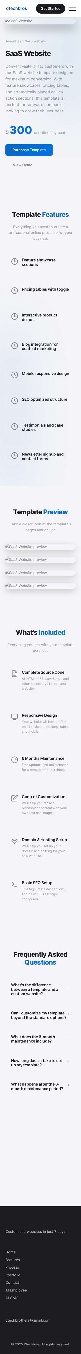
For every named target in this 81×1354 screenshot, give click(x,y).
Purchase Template (29, 149)
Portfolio (12, 1275)
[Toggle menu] (72, 8)
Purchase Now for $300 (40, 1197)
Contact (12, 1282)
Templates (13, 41)
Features (12, 1259)
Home (10, 1252)
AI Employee (16, 1290)
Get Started (51, 8)
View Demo (22, 165)
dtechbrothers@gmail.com (27, 1320)
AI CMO (11, 1298)
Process (12, 1267)
